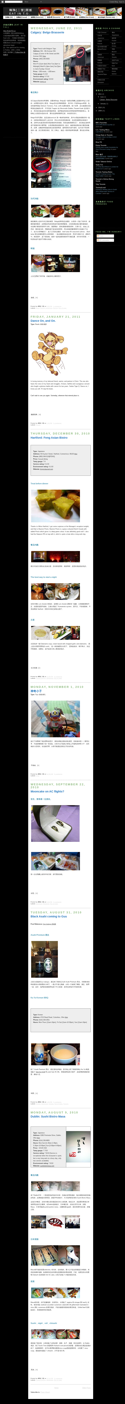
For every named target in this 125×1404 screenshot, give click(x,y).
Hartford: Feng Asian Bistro (49, 437)
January (103, 104)
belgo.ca (43, 82)
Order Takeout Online (104, 162)
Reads (38, 425)
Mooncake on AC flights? (47, 791)
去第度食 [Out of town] (86, 17)
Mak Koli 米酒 (40, 1072)
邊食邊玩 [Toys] (10, 20)
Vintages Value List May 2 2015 (106, 137)
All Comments (104, 240)
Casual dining (40, 678)
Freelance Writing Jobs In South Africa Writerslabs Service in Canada (106, 191)
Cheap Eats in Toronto (104, 135)
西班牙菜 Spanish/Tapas (102, 74)
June (102, 97)
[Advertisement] (13, 97)
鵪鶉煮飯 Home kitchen (115, 71)
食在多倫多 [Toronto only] (106, 17)
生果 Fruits (115, 60)
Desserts (46, 903)
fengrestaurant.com (46, 469)
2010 (100, 107)
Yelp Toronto (100, 184)
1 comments (57, 306)
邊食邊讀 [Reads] (25, 20)
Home (56, 1388)
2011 (100, 94)
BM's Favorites (101, 123)
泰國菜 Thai (101, 69)
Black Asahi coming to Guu (49, 916)
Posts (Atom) (45, 1392)
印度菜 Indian (102, 66)
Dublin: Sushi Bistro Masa (48, 1116)
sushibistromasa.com (47, 1166)
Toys (37, 775)
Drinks (38, 1104)
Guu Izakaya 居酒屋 (49, 924)
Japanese (49, 678)
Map (44, 56)
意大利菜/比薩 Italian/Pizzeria (102, 49)
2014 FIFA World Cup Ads (104, 125)
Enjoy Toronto (101, 145)
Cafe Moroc (99, 132)
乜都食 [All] (9, 17)
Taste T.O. (99, 165)
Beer (37, 308)
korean (51, 1104)
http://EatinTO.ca (9, 31)
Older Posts (86, 1388)
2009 (100, 111)
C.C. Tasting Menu (102, 130)
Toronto (65, 1104)
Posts (101, 236)
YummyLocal (101, 187)
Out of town (63, 308)
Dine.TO (99, 142)
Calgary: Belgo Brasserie (47, 32)
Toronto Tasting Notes (104, 172)
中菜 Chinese (102, 32)
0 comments (57, 423)
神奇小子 (36, 691)
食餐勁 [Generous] (37, 17)
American (39, 903)
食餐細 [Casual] (21, 17)
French (55, 308)
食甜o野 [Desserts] (53, 17)
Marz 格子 (99, 154)
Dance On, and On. (43, 320)
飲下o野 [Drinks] (69, 17)
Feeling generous (46, 308)
